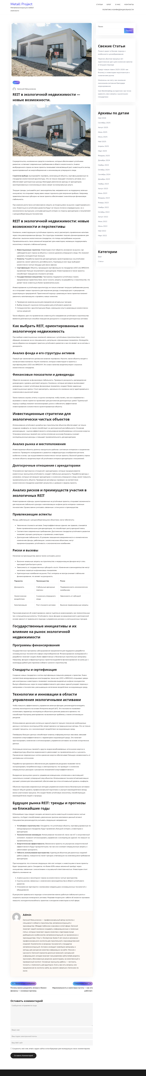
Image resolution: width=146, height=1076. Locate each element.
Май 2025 (102, 141)
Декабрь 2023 (104, 179)
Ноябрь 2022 (103, 207)
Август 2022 (103, 217)
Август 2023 (103, 188)
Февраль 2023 (104, 198)
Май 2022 (102, 231)
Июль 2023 (102, 193)
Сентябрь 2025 (104, 123)
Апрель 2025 (103, 146)
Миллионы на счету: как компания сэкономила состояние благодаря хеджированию (111, 83)
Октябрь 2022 (104, 212)
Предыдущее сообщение (25, 984)
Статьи (99, 5)
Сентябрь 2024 (104, 174)
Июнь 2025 (102, 137)
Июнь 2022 (102, 226)
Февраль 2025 (104, 155)
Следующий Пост (81, 984)
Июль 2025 (102, 132)
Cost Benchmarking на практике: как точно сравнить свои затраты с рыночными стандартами (114, 94)
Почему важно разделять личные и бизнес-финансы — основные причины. (28, 989)
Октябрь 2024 (104, 170)
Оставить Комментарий (23, 1055)
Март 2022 (102, 235)
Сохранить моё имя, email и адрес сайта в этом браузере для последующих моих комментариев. (51, 1048)
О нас (117, 5)
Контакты (129, 5)
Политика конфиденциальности (118, 10)
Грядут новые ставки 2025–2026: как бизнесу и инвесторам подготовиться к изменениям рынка (114, 72)
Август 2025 (103, 127)
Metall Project (21, 4)
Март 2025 (102, 151)
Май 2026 (102, 118)
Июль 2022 (102, 221)
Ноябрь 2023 (103, 184)
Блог (109, 5)
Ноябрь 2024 (103, 165)
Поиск (100, 26)
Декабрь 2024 (104, 160)
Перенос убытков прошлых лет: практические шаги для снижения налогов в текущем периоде (115, 62)
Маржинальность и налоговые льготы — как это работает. (72, 989)
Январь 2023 (103, 203)
